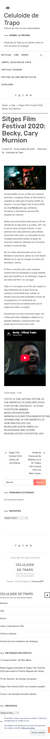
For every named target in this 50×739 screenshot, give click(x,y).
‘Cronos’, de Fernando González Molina (18, 694)
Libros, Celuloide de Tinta (16, 62)
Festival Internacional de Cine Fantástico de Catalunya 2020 (27, 419)
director (25, 416)
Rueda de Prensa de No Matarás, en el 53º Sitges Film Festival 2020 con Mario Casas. (34, 463)
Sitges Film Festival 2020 (30, 433)
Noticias (6, 55)
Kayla (16, 426)
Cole (16, 416)
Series (24, 55)
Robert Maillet (20, 430)
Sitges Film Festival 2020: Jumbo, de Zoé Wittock (15, 457)
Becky (21, 413)
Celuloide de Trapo (14, 152)
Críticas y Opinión (11, 70)
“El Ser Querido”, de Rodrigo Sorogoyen (18, 679)
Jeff (23, 423)
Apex (14, 413)
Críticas (26, 399)
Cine (16, 55)
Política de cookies (28, 728)
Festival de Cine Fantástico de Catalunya (18, 81)
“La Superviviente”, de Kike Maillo (15, 660)
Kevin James (26, 426)
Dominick (35, 416)
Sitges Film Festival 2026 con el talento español (22, 686)
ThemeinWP (37, 581)
